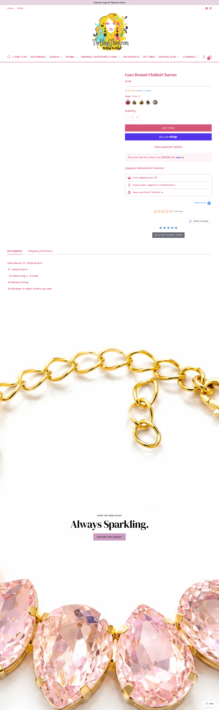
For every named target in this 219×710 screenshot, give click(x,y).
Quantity (130, 110)
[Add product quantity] (136, 117)
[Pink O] (128, 102)
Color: (132, 96)
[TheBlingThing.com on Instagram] (210, 8)
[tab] (199, 221)
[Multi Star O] (155, 102)
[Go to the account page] (204, 57)
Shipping (130, 168)
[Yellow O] (141, 102)
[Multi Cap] (135, 102)
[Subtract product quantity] (128, 117)
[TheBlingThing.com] (109, 31)
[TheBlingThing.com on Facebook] (206, 8)
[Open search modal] (9, 57)
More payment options (168, 146)
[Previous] (85, 2)
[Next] (133, 2)
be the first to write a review (168, 235)
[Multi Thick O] (148, 102)
